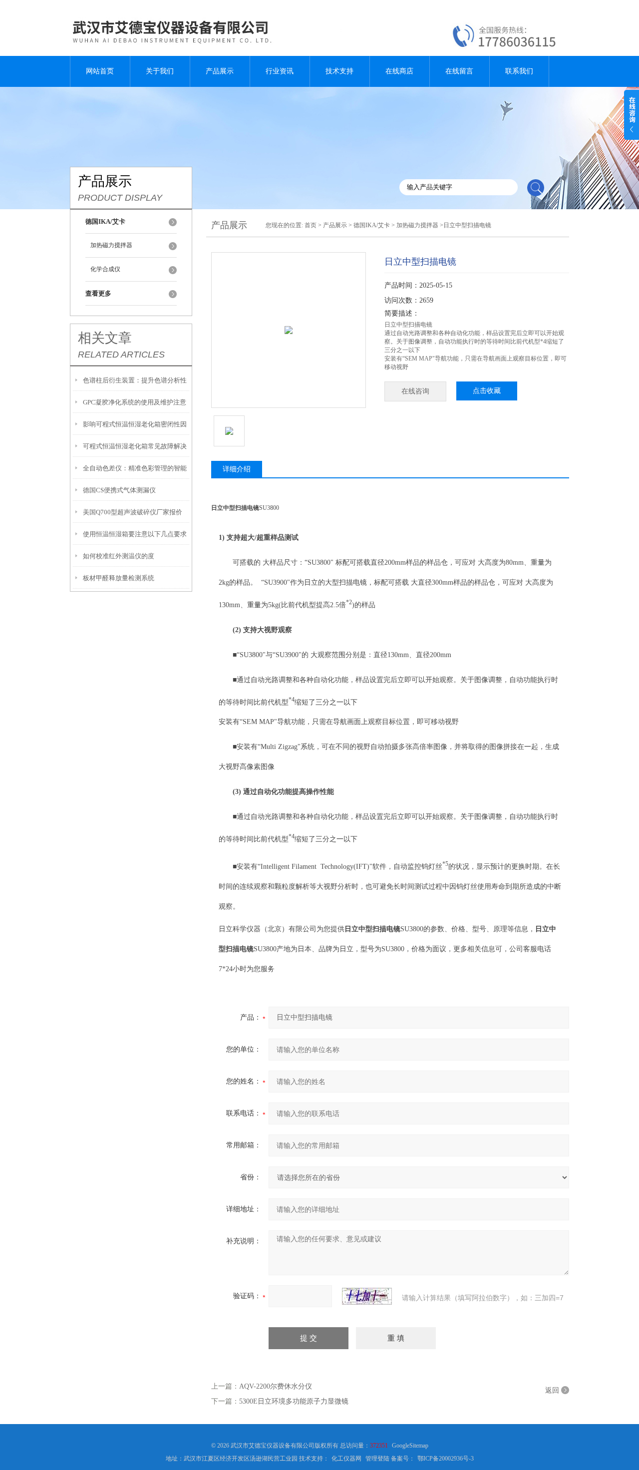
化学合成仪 (105, 269)
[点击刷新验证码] (367, 1296)
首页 (311, 225)
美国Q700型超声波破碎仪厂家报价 (132, 512)
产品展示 (220, 71)
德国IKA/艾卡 (371, 225)
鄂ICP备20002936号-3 (445, 1458)
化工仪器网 (346, 1458)
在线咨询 (415, 391)
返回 (552, 1390)
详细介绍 (237, 469)
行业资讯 (280, 71)
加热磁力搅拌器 (111, 245)
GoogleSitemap (410, 1445)
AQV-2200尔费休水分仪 (275, 1386)
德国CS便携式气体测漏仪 (119, 490)
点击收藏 (487, 390)
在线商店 (399, 71)
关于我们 (160, 71)
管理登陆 (377, 1458)
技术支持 (339, 71)
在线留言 (459, 71)
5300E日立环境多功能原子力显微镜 (293, 1401)
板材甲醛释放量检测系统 (118, 578)
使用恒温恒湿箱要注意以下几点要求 (135, 534)
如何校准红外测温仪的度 (118, 556)
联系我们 (519, 71)
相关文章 (105, 338)
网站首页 (100, 71)
